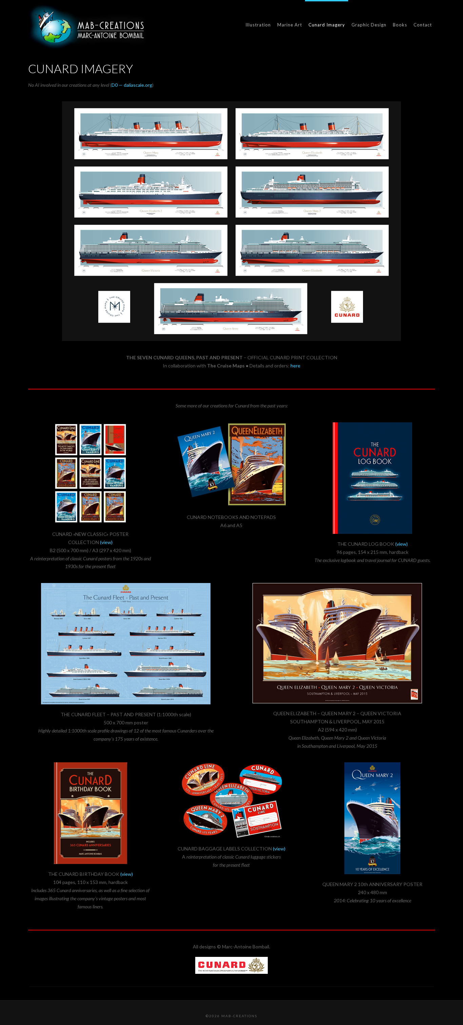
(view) (106, 542)
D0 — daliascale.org (132, 85)
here (295, 365)
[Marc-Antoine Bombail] (87, 26)
